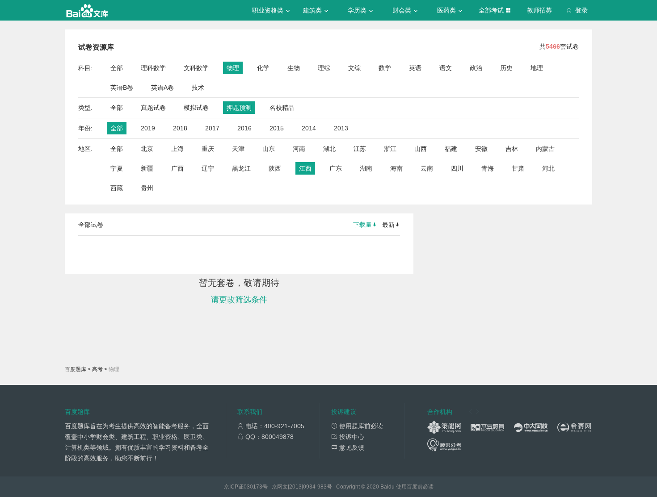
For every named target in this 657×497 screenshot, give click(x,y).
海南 (396, 168)
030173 (253, 487)
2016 (244, 128)
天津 (238, 148)
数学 (385, 67)
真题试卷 (153, 107)
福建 (451, 148)
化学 (263, 67)
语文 (445, 67)
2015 (277, 128)
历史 (506, 67)
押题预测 (239, 107)
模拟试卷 (196, 107)
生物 (293, 67)
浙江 (390, 148)
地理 (537, 67)
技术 (198, 87)
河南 (299, 148)
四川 (457, 168)
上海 (177, 148)
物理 (233, 67)
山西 (420, 148)
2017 (212, 128)
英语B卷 (121, 87)
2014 (309, 128)
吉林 (511, 148)
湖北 (329, 148)
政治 (476, 67)
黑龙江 (241, 168)
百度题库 (75, 369)
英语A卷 (162, 87)
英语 (415, 67)
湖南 (366, 168)
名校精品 (282, 107)
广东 (335, 168)
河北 (548, 168)
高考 (97, 369)
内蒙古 (545, 148)
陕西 (275, 168)
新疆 (147, 168)
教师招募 (539, 10)
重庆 (208, 148)
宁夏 (116, 168)
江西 (305, 168)
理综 (324, 67)
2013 (341, 128)
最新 (388, 224)
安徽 (481, 148)
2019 (148, 128)
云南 (427, 168)
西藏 (116, 188)
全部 (116, 67)
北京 (147, 148)
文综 (354, 67)
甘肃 (518, 168)
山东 (268, 148)
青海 (487, 168)
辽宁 (208, 168)
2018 (180, 128)
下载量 (362, 224)
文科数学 (196, 67)
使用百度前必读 (415, 487)
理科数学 (153, 67)
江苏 (360, 148)
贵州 (147, 188)
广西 (177, 168)
